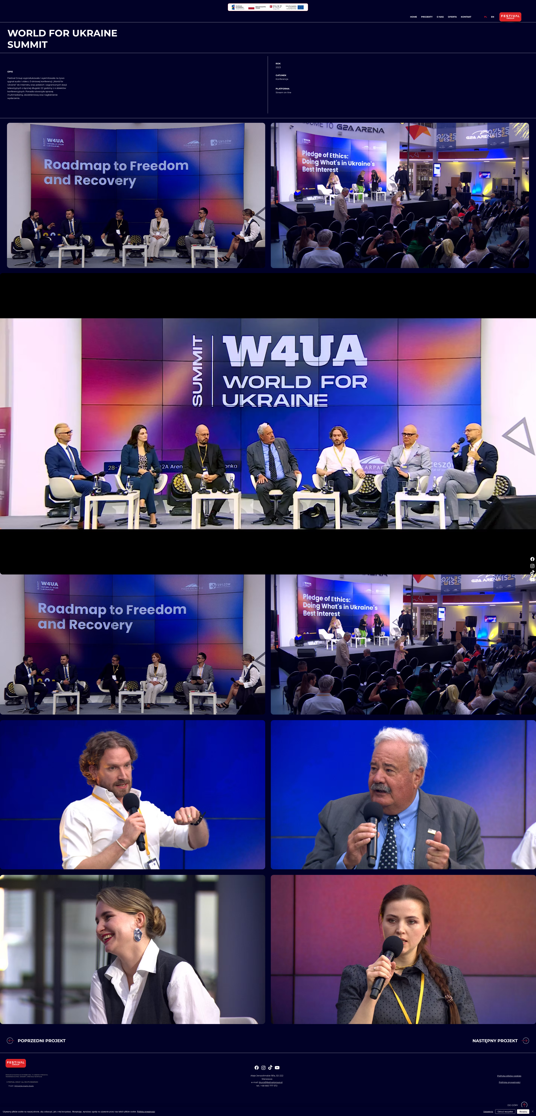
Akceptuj (523, 1111)
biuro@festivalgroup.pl (271, 1082)
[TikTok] (532, 572)
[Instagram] (532, 566)
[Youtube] (532, 579)
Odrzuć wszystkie (505, 1111)
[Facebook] (532, 559)
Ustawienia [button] (488, 1111)
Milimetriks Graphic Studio (24, 1086)
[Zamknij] (532, 1111)
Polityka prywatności (146, 1111)
